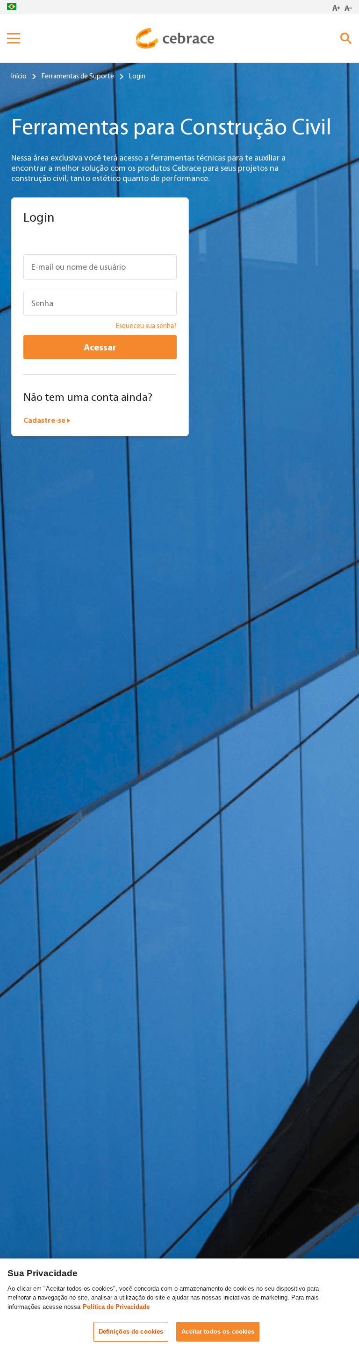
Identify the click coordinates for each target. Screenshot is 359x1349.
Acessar (100, 347)
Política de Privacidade (116, 1306)
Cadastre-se (45, 420)
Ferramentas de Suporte (78, 76)
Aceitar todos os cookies (217, 1331)
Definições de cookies (131, 1331)
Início (19, 76)
